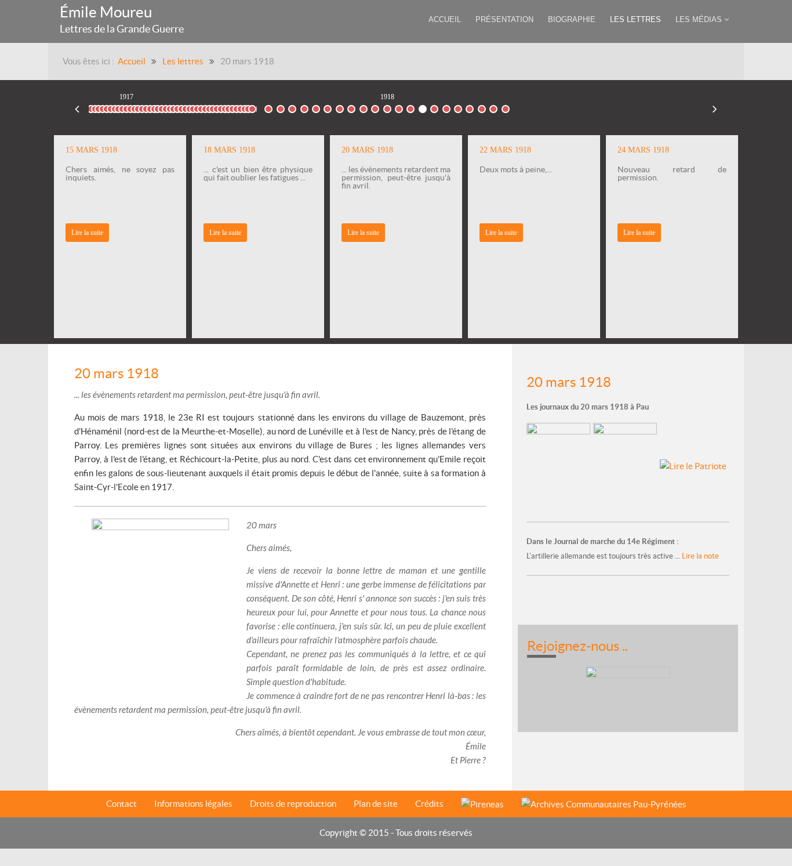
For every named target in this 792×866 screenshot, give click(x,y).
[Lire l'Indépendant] (559, 465)
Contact (121, 804)
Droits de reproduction (293, 804)
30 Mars (481, 107)
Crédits (429, 804)
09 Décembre (252, 107)
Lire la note (699, 556)
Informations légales (193, 804)
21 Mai (493, 107)
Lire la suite (225, 233)
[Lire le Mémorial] (626, 465)
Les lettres (183, 61)
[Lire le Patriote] (693, 465)
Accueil (132, 61)
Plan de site (376, 804)
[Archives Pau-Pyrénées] (604, 804)
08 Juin (505, 107)
